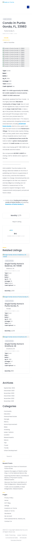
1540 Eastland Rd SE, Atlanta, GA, (14, 519)
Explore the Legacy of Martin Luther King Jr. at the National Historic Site (15, 472)
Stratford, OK (10, 349)
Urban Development (10, 450)
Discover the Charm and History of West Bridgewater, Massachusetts (15, 483)
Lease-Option (7, 19)
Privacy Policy (8, 498)
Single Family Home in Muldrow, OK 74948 (14, 265)
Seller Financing (10, 535)
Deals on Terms (9, 511)
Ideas (5, 427)
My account (8, 516)
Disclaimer (7, 513)
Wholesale (23, 538)
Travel (6, 445)
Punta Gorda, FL (9, 31)
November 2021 (9, 401)
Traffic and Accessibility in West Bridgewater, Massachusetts (14, 488)
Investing (7, 430)
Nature (6, 440)
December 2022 (9, 396)
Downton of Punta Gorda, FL (14, 204)
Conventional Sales (11, 538)
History (6, 422)
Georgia (6, 419)
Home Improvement (10, 424)
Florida (8, 309)
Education (7, 414)
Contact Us (8, 521)
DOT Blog (7, 503)
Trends (6, 448)
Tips (5, 443)
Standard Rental (16, 540)
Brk (15, 233)
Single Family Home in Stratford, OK (14, 345)
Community (7, 411)
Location (6, 435)
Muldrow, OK (10, 268)
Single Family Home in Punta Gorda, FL (14, 305)
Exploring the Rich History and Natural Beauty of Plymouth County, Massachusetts (16, 478)
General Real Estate (10, 416)
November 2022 (9, 398)
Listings (6, 506)
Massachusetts (9, 437)
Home (6, 500)
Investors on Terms (10, 508)
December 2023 (9, 391)
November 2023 (9, 393)
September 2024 (9, 388)
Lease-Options (8, 432)
